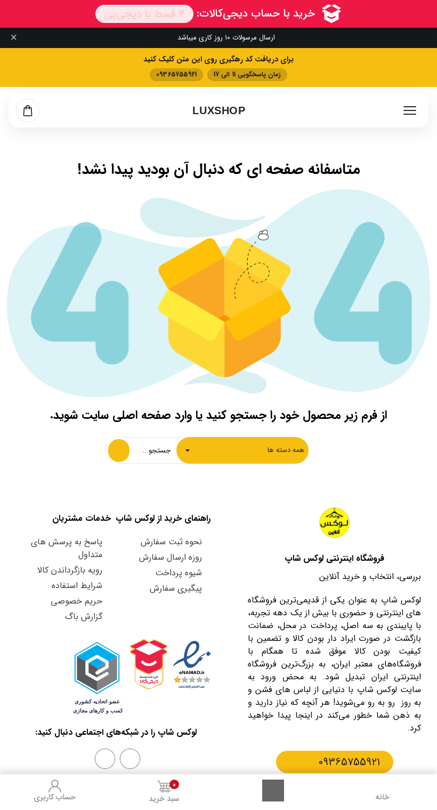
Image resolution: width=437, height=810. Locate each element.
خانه (382, 797)
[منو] (410, 110)
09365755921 (349, 762)
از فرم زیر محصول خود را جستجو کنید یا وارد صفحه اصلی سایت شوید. (218, 415)
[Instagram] (130, 758)
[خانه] (382, 786)
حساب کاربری (55, 797)
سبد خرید (164, 792)
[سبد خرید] (27, 110)
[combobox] (242, 450)
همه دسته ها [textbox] (286, 450)
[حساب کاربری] (54, 786)
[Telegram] (105, 758)
